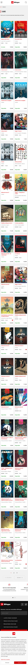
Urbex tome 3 (4, 69)
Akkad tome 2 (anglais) (20, 100)
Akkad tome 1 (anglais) (6, 100)
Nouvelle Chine (18, 39)
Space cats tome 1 (5, 39)
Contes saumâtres (19, 223)
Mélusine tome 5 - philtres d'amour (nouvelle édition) (21, 439)
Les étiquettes (18, 560)
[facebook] (22, 604)
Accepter (20, 662)
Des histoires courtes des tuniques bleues (7, 315)
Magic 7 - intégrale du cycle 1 (19, 193)
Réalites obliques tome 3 (6, 223)
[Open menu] (1, 2)
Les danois (17, 253)
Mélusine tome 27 (5, 192)
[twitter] (25, 604)
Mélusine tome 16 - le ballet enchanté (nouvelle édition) (7, 500)
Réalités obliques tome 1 (20, 376)
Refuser (7, 662)
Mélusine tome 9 (5, 407)
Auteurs (4, 7)
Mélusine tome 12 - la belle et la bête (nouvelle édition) (21, 500)
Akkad (2, 161)
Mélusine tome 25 (5, 284)
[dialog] (14, 648)
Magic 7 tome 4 (18, 131)
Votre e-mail (5, 613)
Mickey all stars (18, 161)
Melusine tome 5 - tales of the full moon (7, 438)
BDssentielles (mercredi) (10, 624)
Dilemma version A (19, 345)
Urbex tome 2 (18, 69)
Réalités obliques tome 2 (20, 315)
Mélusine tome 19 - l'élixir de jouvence (20, 530)
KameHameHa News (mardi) (11, 627)
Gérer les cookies (5, 659)
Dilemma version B (5, 376)
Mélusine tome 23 (19, 407)
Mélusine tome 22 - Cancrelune (19, 469)
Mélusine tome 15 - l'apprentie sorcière (5, 530)
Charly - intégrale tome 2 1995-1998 (6, 469)
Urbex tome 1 (4, 131)
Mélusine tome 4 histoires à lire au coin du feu (7, 561)
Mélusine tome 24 (5, 345)
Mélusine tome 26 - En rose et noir (6, 254)
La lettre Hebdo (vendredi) (10, 618)
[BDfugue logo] (15, 2)
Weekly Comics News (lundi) (11, 621)
